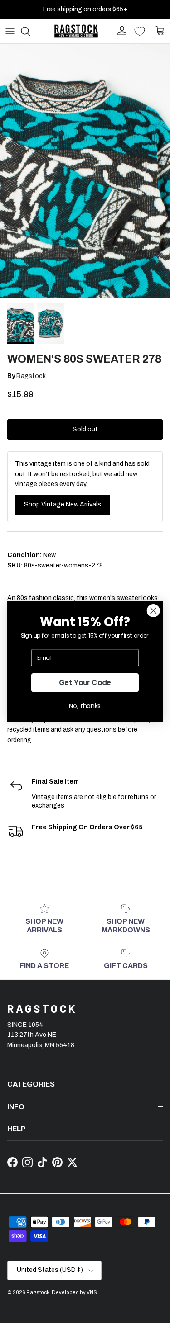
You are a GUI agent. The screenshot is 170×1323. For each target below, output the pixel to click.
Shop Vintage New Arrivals (62, 504)
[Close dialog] (153, 611)
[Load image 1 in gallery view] (85, 171)
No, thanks (85, 705)
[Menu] (10, 31)
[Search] (30, 31)
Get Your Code (85, 682)
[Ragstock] (76, 31)
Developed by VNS (74, 1292)
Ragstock (31, 376)
